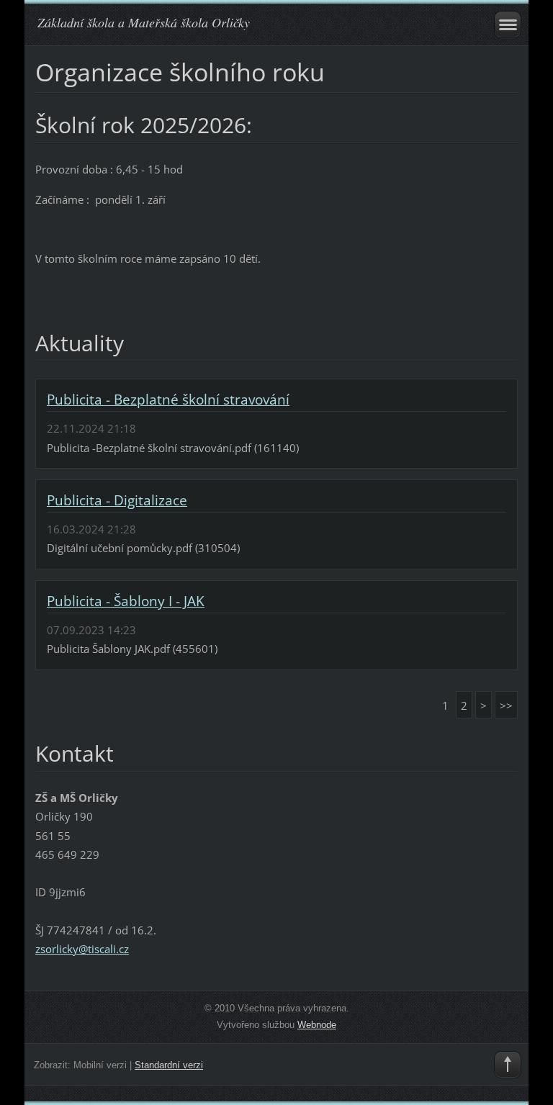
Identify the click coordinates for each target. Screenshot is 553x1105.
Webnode (316, 1024)
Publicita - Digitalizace (117, 500)
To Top (507, 1064)
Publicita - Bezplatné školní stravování (168, 399)
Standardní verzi (169, 1065)
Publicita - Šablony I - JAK (125, 601)
